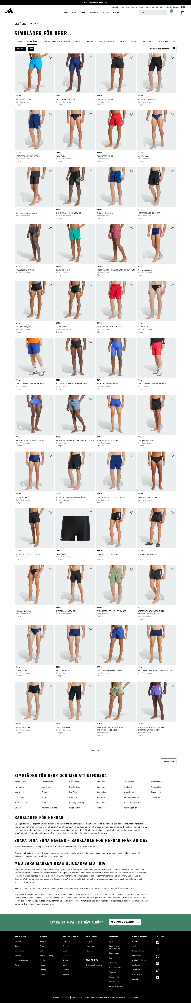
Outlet (116, 12)
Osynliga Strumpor (77, 803)
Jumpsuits (19, 787)
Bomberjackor (21, 803)
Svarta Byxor (75, 787)
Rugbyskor (129, 782)
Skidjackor (101, 792)
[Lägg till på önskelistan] (50, 58)
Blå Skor (73, 792)
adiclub (168, 7)
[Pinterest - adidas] (165, 963)
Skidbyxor (101, 797)
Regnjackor (74, 808)
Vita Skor (101, 782)
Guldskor (73, 797)
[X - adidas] (165, 956)
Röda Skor (101, 803)
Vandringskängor (132, 797)
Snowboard (47, 792)
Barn (83, 12)
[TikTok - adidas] (165, 970)
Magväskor (19, 792)
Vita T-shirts (74, 782)
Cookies (86, 997)
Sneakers (94, 12)
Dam (74, 12)
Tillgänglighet (132, 997)
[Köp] (9, 11)
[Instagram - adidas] (165, 949)
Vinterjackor (20, 782)
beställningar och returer (135, 7)
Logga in (176, 7)
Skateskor (128, 787)
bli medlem (160, 7)
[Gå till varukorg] (183, 12)
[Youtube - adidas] (165, 977)
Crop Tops (19, 797)
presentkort (150, 7)
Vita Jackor (156, 787)
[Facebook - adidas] (165, 942)
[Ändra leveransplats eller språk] (183, 7)
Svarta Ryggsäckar (132, 803)
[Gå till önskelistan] (176, 12)
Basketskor (156, 792)
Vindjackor (46, 803)
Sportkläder (102, 787)
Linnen (18, 808)
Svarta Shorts (157, 797)
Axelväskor (101, 808)
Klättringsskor (130, 808)
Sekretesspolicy (96, 997)
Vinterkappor (130, 792)
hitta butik (114, 7)
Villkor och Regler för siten (114, 997)
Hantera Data (76, 997)
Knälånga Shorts (49, 808)
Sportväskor (47, 782)
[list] (95, 42)
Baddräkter (47, 787)
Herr (66, 12)
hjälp (122, 7)
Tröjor (44, 797)
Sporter (105, 12)
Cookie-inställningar (61, 997)
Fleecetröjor (156, 782)
